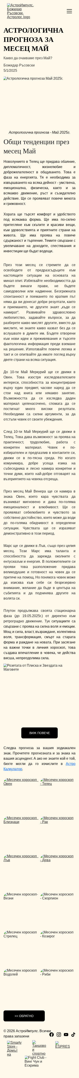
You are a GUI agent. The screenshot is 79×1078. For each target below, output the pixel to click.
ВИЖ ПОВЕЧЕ (39, 733)
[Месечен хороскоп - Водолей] (21, 986)
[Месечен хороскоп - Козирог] (57, 947)
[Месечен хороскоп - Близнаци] (21, 833)
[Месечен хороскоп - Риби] (57, 986)
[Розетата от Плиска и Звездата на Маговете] (39, 694)
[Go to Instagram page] (59, 1034)
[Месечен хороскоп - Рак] (57, 833)
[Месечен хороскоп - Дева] (57, 871)
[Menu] (69, 11)
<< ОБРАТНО (24, 1016)
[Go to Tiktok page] (73, 1034)
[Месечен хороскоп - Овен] (21, 795)
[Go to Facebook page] (51, 1034)
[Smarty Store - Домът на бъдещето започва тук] (14, 1048)
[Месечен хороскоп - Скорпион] (57, 910)
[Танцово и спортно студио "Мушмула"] (39, 1048)
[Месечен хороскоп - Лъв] (21, 871)
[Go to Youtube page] (66, 1034)
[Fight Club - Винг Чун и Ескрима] (39, 1063)
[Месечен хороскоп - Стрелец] (21, 947)
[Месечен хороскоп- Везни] (21, 910)
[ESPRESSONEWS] (62, 1049)
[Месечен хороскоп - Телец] (57, 795)
